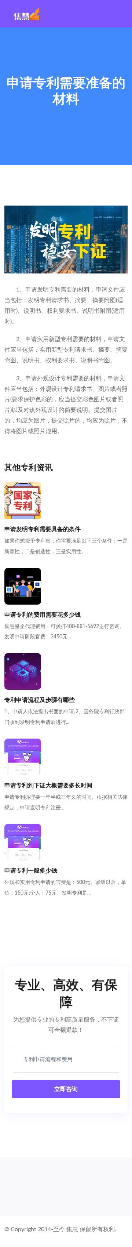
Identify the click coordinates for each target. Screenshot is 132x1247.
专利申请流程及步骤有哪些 (39, 700)
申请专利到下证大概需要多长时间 (48, 786)
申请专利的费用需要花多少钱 (42, 615)
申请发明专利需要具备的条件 (42, 529)
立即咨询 (66, 1089)
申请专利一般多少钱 (30, 871)
